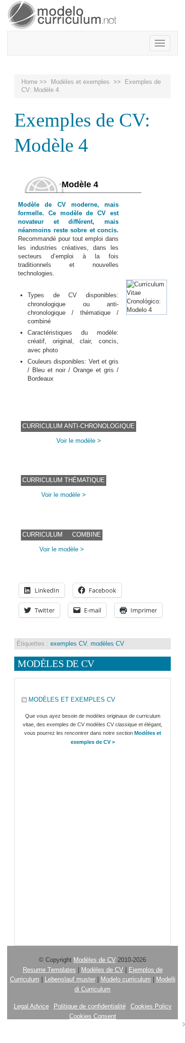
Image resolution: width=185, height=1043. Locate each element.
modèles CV (107, 643)
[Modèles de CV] (62, 15)
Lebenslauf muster (70, 979)
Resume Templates (49, 969)
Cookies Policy (151, 1006)
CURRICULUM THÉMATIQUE (63, 480)
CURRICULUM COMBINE (61, 534)
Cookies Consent (92, 1016)
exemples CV (68, 643)
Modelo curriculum (126, 979)
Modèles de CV (95, 959)
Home (29, 81)
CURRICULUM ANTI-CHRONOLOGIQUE (78, 426)
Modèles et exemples (80, 81)
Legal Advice (31, 1006)
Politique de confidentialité (90, 1006)
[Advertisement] (92, 843)
